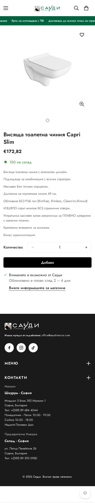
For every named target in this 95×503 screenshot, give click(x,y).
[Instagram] (21, 347)
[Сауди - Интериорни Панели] (47, 8)
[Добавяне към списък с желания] (82, 35)
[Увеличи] (82, 104)
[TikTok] (33, 347)
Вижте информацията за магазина (37, 287)
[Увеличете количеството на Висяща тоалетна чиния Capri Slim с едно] (86, 247)
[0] (86, 8)
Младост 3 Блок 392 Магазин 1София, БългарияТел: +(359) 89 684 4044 (25, 405)
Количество (13, 247)
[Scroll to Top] (86, 478)
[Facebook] (9, 347)
